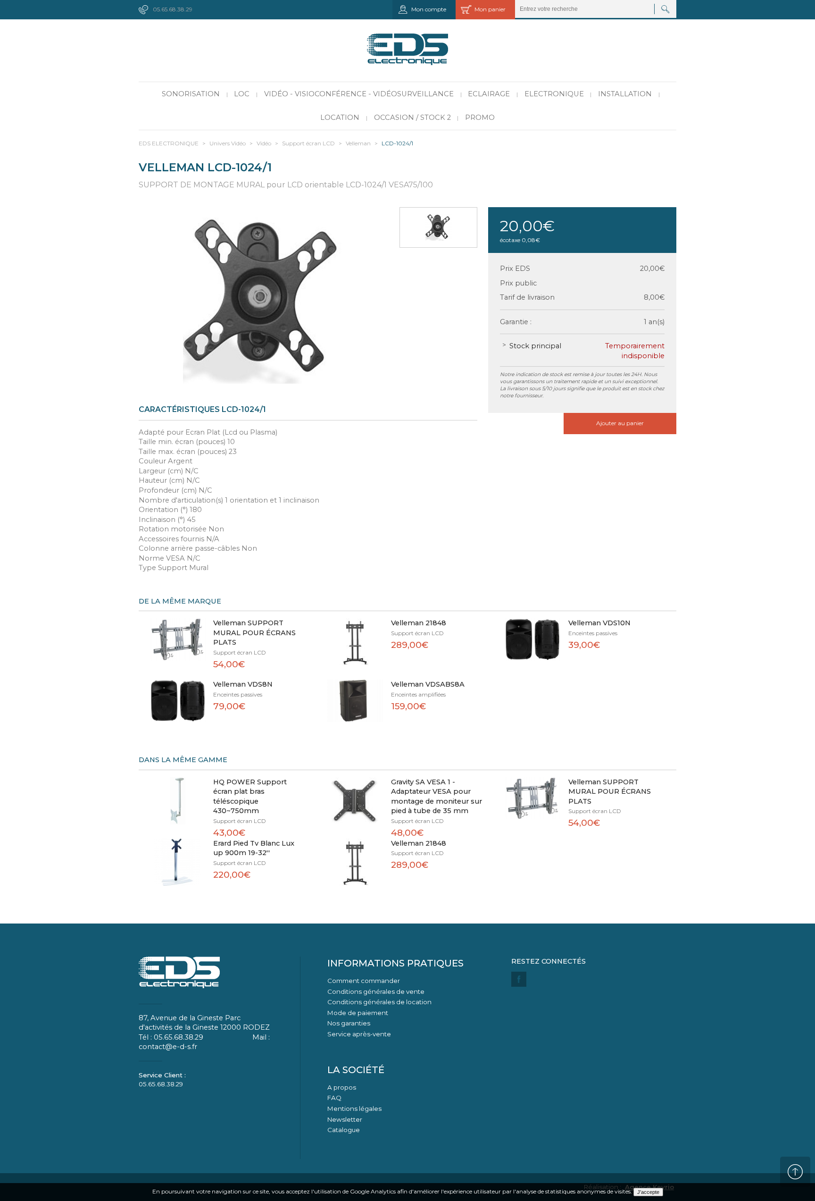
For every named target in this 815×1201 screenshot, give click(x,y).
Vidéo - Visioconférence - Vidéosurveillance (359, 94)
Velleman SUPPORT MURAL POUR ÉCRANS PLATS (254, 633)
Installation (625, 94)
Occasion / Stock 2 (412, 117)
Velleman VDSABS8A (428, 684)
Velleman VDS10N (599, 623)
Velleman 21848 (418, 623)
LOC (241, 94)
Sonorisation (191, 94)
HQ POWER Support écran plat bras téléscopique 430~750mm (250, 796)
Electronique (554, 94)
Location (339, 117)
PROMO (480, 117)
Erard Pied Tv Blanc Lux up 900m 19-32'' (253, 848)
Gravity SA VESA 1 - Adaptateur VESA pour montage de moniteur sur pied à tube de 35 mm (436, 796)
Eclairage (489, 94)
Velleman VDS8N (243, 684)
